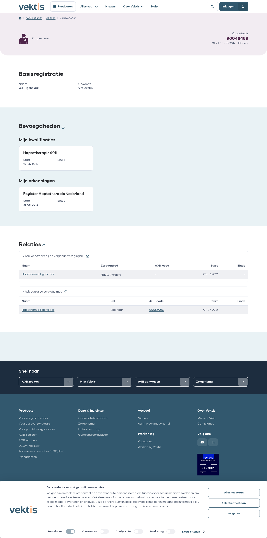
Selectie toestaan (234, 503)
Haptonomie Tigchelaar (38, 274)
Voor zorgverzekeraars (34, 423)
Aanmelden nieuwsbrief (154, 423)
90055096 (156, 309)
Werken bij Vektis (149, 447)
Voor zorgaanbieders (33, 418)
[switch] (104, 531)
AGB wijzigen (28, 440)
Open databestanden (93, 418)
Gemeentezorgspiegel (93, 434)
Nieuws (110, 6)
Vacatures (145, 441)
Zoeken (50, 17)
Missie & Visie (206, 418)
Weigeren (234, 513)
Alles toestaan (234, 492)
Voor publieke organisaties (37, 429)
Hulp (154, 6)
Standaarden (28, 457)
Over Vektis (131, 6)
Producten (65, 6)
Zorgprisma (86, 423)
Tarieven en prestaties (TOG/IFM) (41, 451)
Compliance (205, 423)
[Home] (20, 18)
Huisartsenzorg (89, 429)
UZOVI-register (29, 445)
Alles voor (87, 6)
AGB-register (34, 17)
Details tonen (191, 531)
